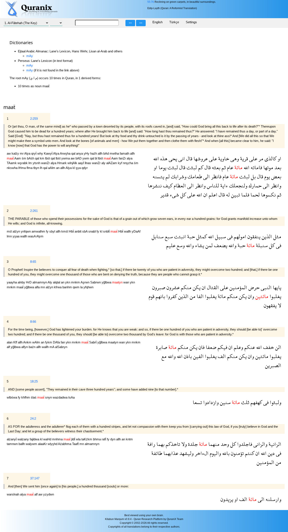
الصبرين (273, 365)
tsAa (71, 397)
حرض (253, 287)
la (81, 287)
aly (103, 163)
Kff (15, 342)
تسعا (197, 402)
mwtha (115, 153)
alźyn (17, 231)
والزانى (259, 444)
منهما (213, 444)
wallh (128, 231)
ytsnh (37, 163)
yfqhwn (88, 287)
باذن (187, 356)
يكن (196, 287)
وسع (180, 245)
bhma (97, 439)
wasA (32, 236)
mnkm (76, 282)
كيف (167, 186)
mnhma (57, 439)
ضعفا (210, 347)
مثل (276, 236)
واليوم (215, 453)
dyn (113, 439)
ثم (223, 167)
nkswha (12, 168)
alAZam (112, 163)
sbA (85, 231)
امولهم (239, 236)
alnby (22, 282)
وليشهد (186, 453)
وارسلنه (272, 499)
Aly (50, 282)
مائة (221, 296)
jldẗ (73, 439)
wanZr (46, 163)
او (278, 158)
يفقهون (270, 305)
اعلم (212, 195)
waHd (47, 439)
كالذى (269, 158)
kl (74, 168)
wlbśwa (12, 397)
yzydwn (48, 494)
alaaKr (43, 444)
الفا (199, 296)
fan (63, 342)
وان (250, 296)
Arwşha (65, 153)
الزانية (274, 444)
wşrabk (22, 163)
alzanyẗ (12, 439)
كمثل (201, 236)
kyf (120, 163)
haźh (94, 153)
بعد (277, 167)
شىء (173, 195)
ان (204, 195)
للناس (212, 186)
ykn (68, 282)
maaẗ (20, 287)
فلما (244, 195)
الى (206, 176)
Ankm (27, 342)
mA (52, 347)
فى (229, 236)
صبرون (158, 287)
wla (78, 439)
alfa (37, 287)
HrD (29, 282)
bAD (78, 158)
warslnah (13, 494)
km (42, 158)
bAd (106, 153)
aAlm (52, 168)
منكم (185, 287)
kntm (129, 439)
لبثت (191, 167)
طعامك (194, 176)
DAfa (57, 342)
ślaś (34, 397)
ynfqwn (26, 231)
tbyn (36, 168)
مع (164, 356)
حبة (190, 236)
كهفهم (255, 402)
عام (229, 167)
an (58, 168)
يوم (266, 176)
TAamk (12, 163)
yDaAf (136, 231)
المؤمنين (237, 287)
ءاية (223, 186)
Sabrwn (96, 282)
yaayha (12, 282)
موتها (267, 167)
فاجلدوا (244, 444)
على (252, 158)
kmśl (65, 231)
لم (167, 176)
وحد (224, 444)
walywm (32, 444)
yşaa (16, 236)
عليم (170, 245)
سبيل (220, 236)
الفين (198, 356)
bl (96, 158)
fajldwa (35, 439)
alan (10, 342)
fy (47, 231)
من (191, 296)
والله (231, 245)
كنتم (249, 453)
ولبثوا (275, 402)
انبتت (179, 236)
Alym (39, 236)
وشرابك (178, 176)
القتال (212, 287)
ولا (183, 444)
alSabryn (61, 347)
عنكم (249, 347)
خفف (268, 347)
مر (260, 158)
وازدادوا (210, 402)
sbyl (52, 231)
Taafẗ (75, 444)
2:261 (34, 210)
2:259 (34, 118)
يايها (276, 287)
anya (80, 153)
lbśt (48, 158)
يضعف (220, 245)
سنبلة (261, 245)
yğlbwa (107, 282)
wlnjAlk (72, 163)
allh (100, 153)
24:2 (33, 418)
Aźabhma (65, 444)
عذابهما (170, 453)
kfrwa (58, 287)
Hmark (62, 163)
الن (277, 347)
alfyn (25, 347)
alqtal (57, 282)
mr (22, 153)
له (227, 195)
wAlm (36, 342)
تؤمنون (237, 453)
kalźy (16, 153)
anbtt (78, 231)
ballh (22, 444)
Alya (27, 153)
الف (221, 356)
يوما (161, 167)
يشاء (199, 245)
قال (188, 158)
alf (9, 347)
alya (129, 158)
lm (30, 163)
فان (201, 347)
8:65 (33, 261)
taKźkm (87, 439)
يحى (172, 158)
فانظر (215, 176)
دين (270, 453)
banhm (67, 287)
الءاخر (201, 453)
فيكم (221, 347)
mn (43, 287)
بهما (159, 444)
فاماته (255, 167)
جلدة (192, 444)
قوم (151, 296)
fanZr (123, 158)
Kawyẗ (48, 153)
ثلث (244, 402)
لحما (254, 195)
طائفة (156, 453)
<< (130, 23)
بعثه (215, 167)
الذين (266, 236)
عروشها (200, 158)
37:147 (34, 478)
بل (253, 176)
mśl (10, 231)
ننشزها (155, 186)
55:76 (150, 1)
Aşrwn (85, 282)
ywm (86, 158)
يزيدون (227, 499)
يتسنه (158, 176)
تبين (235, 195)
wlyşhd (53, 444)
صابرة (161, 347)
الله (156, 158)
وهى (234, 158)
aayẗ (81, 163)
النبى (266, 287)
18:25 (34, 381)
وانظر (275, 186)
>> (140, 23)
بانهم (159, 296)
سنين (225, 402)
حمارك (254, 186)
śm (24, 158)
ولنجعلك (237, 186)
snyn (49, 397)
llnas (88, 163)
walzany (23, 439)
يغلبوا (274, 296)
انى (181, 158)
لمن (208, 245)
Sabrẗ (93, 342)
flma (30, 168)
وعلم (238, 347)
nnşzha (128, 163)
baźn (32, 347)
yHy (87, 153)
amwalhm (39, 231)
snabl (92, 231)
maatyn (113, 342)
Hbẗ (72, 231)
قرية (243, 158)
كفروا (171, 296)
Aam (18, 158)
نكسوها (268, 195)
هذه (163, 158)
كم (200, 167)
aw (9, 153)
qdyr (85, 168)
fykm (49, 342)
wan (126, 282)
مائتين (261, 356)
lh (41, 168)
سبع (168, 236)
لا (279, 305)
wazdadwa (60, 397)
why (40, 153)
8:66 (33, 321)
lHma (22, 168)
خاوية (223, 158)
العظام (179, 186)
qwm (76, 287)
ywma (66, 158)
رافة (151, 444)
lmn (10, 236)
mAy (29, 56)
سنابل (158, 236)
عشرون (172, 287)
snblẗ (106, 231)
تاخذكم (172, 444)
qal (73, 153)
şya (79, 168)
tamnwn (13, 444)
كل (182, 195)
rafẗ (104, 439)
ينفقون (253, 236)
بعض (275, 176)
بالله (225, 453)
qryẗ (34, 153)
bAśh (31, 158)
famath (125, 153)
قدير (164, 195)
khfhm (26, 397)
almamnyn (40, 282)
